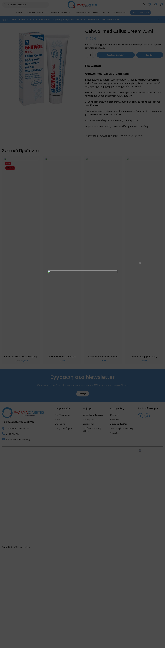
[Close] (140, 263)
